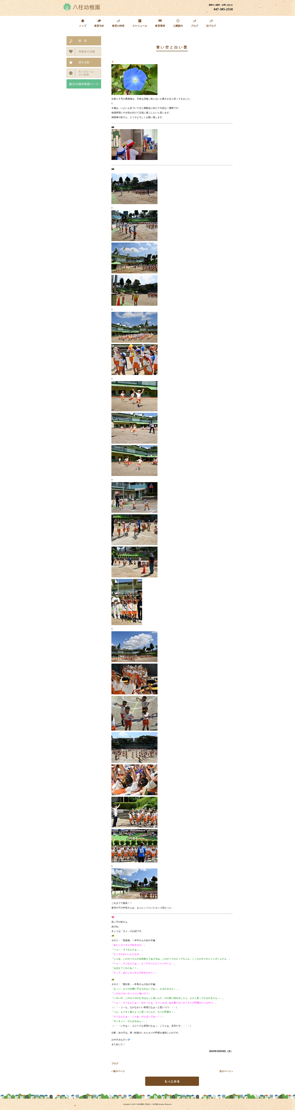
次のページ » (226, 1071)
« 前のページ (118, 1071)
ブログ (114, 1063)
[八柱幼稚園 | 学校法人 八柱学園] (81, 10)
